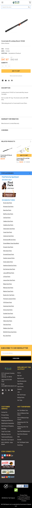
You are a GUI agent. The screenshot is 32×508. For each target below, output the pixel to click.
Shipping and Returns (7, 420)
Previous (27, 141)
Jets (18, 392)
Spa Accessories (21, 381)
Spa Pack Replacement (23, 431)
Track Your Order (5, 431)
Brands (19, 439)
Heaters (19, 389)
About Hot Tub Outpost (7, 439)
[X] (5, 390)
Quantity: (4, 62)
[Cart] (30, 2)
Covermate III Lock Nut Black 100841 (23, 159)
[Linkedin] (2, 393)
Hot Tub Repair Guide (23, 442)
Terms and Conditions (24, 497)
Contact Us (4, 412)
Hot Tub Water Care (22, 410)
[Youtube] (12, 390)
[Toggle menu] (2, 2)
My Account (20, 378)
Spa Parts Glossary (22, 434)
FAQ (18, 437)
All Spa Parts (20, 397)
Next (30, 141)
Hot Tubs (19, 400)
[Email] (5, 80)
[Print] (9, 80)
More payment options (16, 75)
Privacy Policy (5, 415)
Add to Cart (24, 155)
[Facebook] (2, 80)
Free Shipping (5, 417)
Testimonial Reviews (6, 437)
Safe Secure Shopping (7, 426)
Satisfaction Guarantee (7, 423)
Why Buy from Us (6, 434)
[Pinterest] (12, 80)
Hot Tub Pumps (21, 394)
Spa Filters (20, 383)
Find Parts (20, 445)
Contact (24, 500)
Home (19, 373)
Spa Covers (20, 386)
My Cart (19, 375)
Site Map (3, 428)
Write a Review (5, 43)
